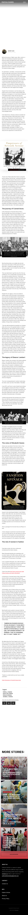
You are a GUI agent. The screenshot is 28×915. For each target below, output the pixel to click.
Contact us (5, 873)
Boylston (16, 910)
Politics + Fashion (7, 691)
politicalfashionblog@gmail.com (10, 876)
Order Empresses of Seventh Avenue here (11, 680)
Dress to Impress (7, 695)
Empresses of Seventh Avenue (13, 169)
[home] (7, 1)
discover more (14, 854)
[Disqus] (14, 724)
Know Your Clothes (8, 693)
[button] (25, 2)
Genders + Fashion (8, 696)
